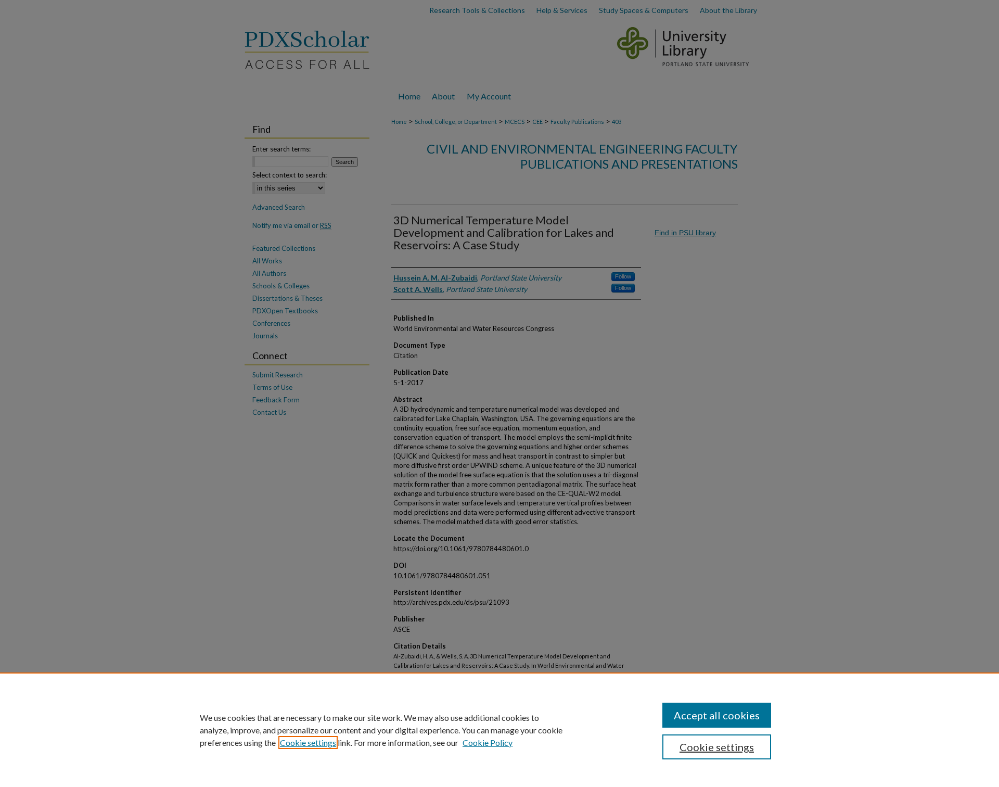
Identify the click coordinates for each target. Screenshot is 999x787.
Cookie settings (308, 742)
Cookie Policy (488, 742)
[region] (499, 729)
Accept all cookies (717, 715)
